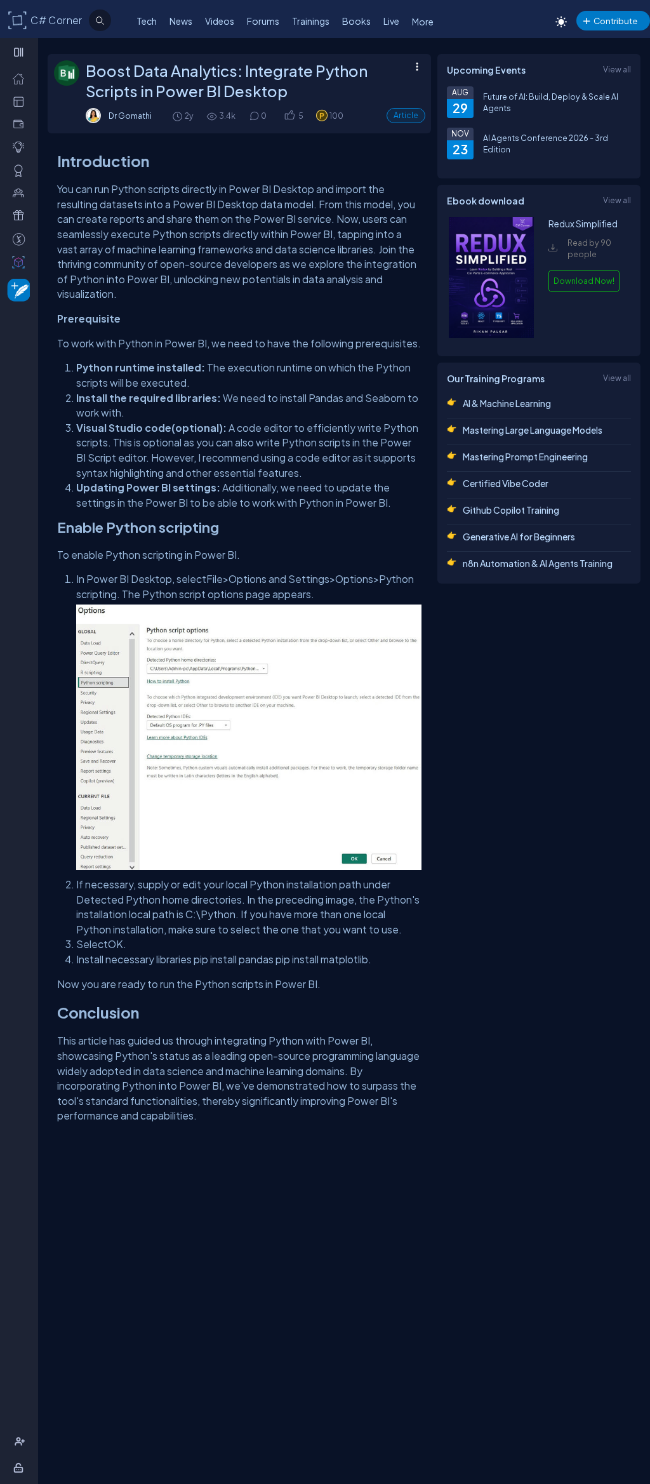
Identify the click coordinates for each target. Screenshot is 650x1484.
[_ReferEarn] (21, 215)
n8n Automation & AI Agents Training (538, 563)
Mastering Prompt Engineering (525, 456)
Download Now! (584, 281)
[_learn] (21, 146)
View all (617, 69)
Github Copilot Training (511, 510)
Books (356, 21)
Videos (219, 21)
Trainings (310, 21)
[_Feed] (21, 78)
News (180, 21)
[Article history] (178, 115)
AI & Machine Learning (507, 403)
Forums (263, 21)
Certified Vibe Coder (505, 483)
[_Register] (21, 1441)
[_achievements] (21, 170)
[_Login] (20, 1467)
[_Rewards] (21, 238)
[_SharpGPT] (21, 261)
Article (406, 115)
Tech (146, 21)
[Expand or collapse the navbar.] (20, 52)
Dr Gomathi (130, 115)
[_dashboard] (21, 101)
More (423, 21)
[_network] (21, 192)
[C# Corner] (18, 20)
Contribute (615, 20)
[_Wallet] (21, 124)
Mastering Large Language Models (532, 430)
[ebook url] (491, 335)
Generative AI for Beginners (519, 536)
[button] (289, 116)
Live (391, 21)
